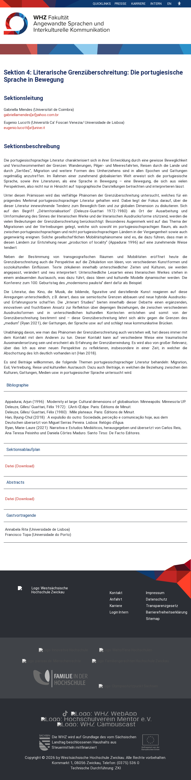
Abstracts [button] (15, 482)
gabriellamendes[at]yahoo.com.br (31, 115)
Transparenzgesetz (162, 606)
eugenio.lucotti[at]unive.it (24, 128)
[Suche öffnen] (186, 4)
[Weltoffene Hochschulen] (125, 650)
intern (156, 3)
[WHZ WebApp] (104, 713)
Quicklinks (102, 3)
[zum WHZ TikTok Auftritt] (65, 713)
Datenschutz (156, 599)
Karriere (138, 3)
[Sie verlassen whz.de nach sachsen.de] (44, 749)
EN (169, 3)
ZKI (118, 768)
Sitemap (153, 619)
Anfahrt (116, 599)
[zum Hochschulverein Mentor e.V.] (96, 719)
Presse (120, 3)
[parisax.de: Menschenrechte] (51, 661)
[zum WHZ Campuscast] (96, 724)
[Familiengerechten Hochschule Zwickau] (130, 661)
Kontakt (116, 593)
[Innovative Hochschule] (63, 650)
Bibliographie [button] (17, 385)
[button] (179, 3)
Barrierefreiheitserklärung (166, 612)
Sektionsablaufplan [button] (23, 449)
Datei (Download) (19, 466)
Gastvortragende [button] (21, 515)
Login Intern (119, 612)
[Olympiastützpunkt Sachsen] (128, 686)
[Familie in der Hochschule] (60, 686)
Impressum (155, 593)
